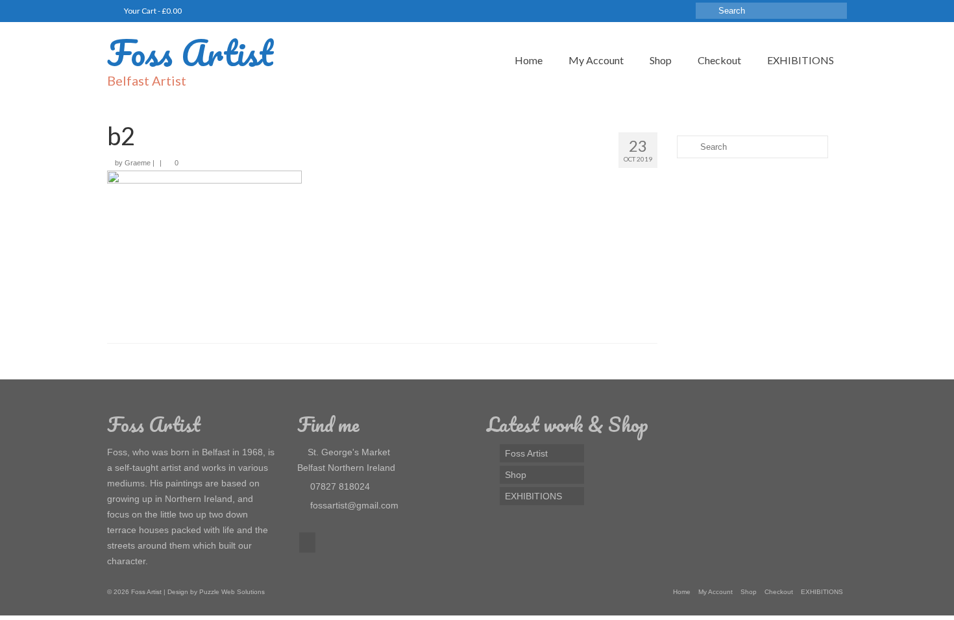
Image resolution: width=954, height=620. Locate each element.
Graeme (138, 163)
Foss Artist (190, 52)
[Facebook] (307, 542)
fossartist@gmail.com (353, 505)
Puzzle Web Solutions (232, 591)
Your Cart (152, 11)
